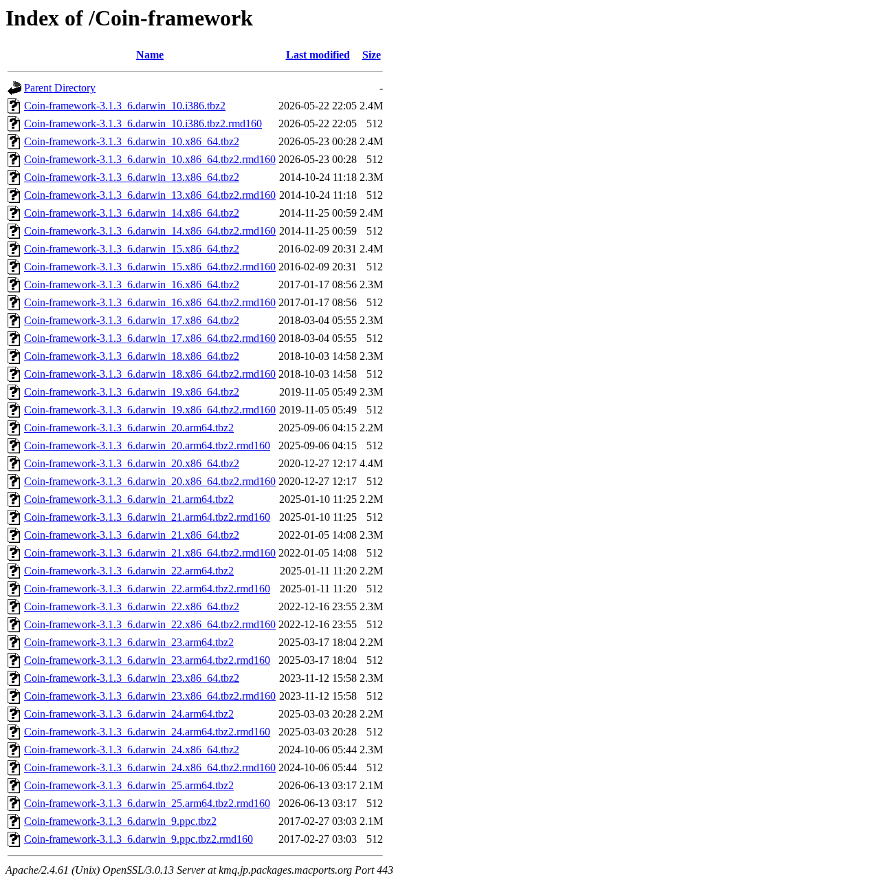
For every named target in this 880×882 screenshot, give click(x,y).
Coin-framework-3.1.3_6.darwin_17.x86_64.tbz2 (131, 320)
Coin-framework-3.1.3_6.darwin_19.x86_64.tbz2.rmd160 (150, 410)
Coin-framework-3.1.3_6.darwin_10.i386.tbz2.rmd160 (143, 123)
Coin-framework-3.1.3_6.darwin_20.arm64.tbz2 (129, 427)
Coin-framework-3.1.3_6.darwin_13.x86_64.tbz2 (131, 177)
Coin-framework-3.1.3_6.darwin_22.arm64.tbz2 (129, 571)
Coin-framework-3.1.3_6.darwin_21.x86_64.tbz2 (131, 535)
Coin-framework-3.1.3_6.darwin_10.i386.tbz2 (125, 105)
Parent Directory (60, 88)
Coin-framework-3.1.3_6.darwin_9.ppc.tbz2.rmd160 (138, 839)
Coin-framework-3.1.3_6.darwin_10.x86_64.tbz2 (131, 141)
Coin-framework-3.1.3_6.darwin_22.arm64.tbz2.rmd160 (147, 588)
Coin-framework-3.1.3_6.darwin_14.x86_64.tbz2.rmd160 (150, 231)
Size (371, 55)
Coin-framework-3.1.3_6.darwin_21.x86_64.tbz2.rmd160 (150, 553)
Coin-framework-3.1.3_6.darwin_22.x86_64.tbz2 (131, 606)
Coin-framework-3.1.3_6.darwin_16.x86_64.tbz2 (131, 284)
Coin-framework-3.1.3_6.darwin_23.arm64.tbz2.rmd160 (147, 660)
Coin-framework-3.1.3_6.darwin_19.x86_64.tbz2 (131, 392)
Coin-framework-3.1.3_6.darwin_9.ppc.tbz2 (120, 821)
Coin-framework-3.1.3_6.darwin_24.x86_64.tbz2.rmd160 (150, 767)
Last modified (318, 55)
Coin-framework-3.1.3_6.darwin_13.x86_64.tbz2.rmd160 (150, 195)
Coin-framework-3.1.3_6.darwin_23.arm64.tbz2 (129, 642)
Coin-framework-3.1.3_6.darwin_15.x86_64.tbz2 (131, 249)
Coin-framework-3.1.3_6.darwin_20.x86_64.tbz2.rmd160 (150, 481)
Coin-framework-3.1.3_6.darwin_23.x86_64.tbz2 (131, 678)
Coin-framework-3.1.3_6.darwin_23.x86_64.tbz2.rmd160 (150, 696)
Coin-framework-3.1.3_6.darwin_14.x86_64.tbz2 (131, 213)
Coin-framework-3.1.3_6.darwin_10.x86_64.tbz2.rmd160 (150, 159)
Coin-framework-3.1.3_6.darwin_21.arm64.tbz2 (129, 499)
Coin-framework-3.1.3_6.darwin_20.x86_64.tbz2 (131, 463)
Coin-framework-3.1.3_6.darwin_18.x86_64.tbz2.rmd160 (150, 374)
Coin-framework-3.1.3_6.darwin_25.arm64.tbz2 (129, 785)
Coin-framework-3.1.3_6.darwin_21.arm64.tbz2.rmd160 (147, 517)
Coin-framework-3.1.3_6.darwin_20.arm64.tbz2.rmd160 (147, 445)
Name (150, 55)
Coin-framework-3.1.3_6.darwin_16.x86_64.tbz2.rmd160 (150, 302)
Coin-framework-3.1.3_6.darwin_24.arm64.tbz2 (129, 714)
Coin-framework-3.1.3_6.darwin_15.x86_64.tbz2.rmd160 (150, 266)
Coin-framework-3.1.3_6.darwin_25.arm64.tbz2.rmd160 (147, 803)
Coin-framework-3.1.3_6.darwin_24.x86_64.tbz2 (131, 749)
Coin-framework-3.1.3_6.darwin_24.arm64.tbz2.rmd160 (147, 732)
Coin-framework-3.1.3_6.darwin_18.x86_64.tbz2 (131, 356)
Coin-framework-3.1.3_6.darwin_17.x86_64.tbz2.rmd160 (150, 338)
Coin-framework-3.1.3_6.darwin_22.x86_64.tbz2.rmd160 (150, 624)
